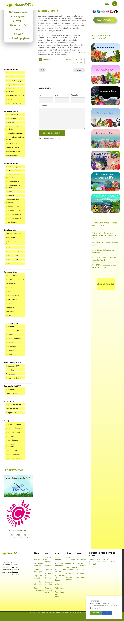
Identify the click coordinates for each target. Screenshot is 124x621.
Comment (43, 105)
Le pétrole (10, 343)
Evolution (10, 248)
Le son (9, 354)
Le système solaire (14, 143)
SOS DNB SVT (18, 21)
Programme (11, 327)
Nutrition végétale (13, 167)
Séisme (9, 192)
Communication (12, 295)
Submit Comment (52, 133)
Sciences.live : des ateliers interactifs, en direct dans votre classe (104, 235)
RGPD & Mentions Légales (46, 612)
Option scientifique (14, 210)
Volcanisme (11, 196)
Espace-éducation (13, 405)
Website (74, 95)
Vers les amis (11, 450)
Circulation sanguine (14, 133)
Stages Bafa (11, 413)
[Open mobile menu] (107, 3)
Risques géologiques (14, 206)
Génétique (10, 237)
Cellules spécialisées (15, 279)
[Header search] (115, 5)
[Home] (19, 7)
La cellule (10, 351)
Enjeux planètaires (14, 378)
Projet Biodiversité (13, 103)
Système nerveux (13, 171)
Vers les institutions (14, 458)
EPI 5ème (12, 155)
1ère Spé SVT (94, 560)
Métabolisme (11, 283)
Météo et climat (12, 147)
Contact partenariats (18, 531)
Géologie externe (13, 151)
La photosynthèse (13, 339)
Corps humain (12, 299)
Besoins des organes (14, 115)
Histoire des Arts (13, 252)
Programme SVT (12, 366)
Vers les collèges (13, 454)
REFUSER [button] (106, 613)
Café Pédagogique (18, 38)
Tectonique (10, 374)
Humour (18, 34)
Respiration (11, 119)
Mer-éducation (12, 409)
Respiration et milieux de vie (49, 590)
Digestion (10, 123)
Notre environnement (14, 73)
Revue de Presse (13, 432)
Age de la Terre (12, 331)
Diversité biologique (14, 81)
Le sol (8, 315)
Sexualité (10, 303)
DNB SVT (105, 560)
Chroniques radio (18, 12)
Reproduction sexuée (15, 181)
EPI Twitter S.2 (12, 260)
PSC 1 (18, 29)
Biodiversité (11, 287)
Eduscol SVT (11, 436)
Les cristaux (11, 347)
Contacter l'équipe (13, 424)
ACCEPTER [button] (95, 613)
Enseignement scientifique (99, 562)
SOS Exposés (18, 16)
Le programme (12, 275)
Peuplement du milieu (15, 77)
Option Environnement (15, 95)
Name (41, 95)
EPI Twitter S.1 (12, 256)
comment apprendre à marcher (73, 60)
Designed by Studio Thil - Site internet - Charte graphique (75, 612)
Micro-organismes (13, 233)
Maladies (10, 307)
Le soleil (9, 335)
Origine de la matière (15, 85)
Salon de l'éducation (14, 428)
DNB (8, 264)
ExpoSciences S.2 (13, 218)
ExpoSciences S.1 (13, 214)
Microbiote (10, 311)
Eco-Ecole (10, 99)
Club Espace (11, 222)
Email (57, 95)
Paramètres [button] (94, 601)
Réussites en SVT (18, 25)
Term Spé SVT (12, 393)
